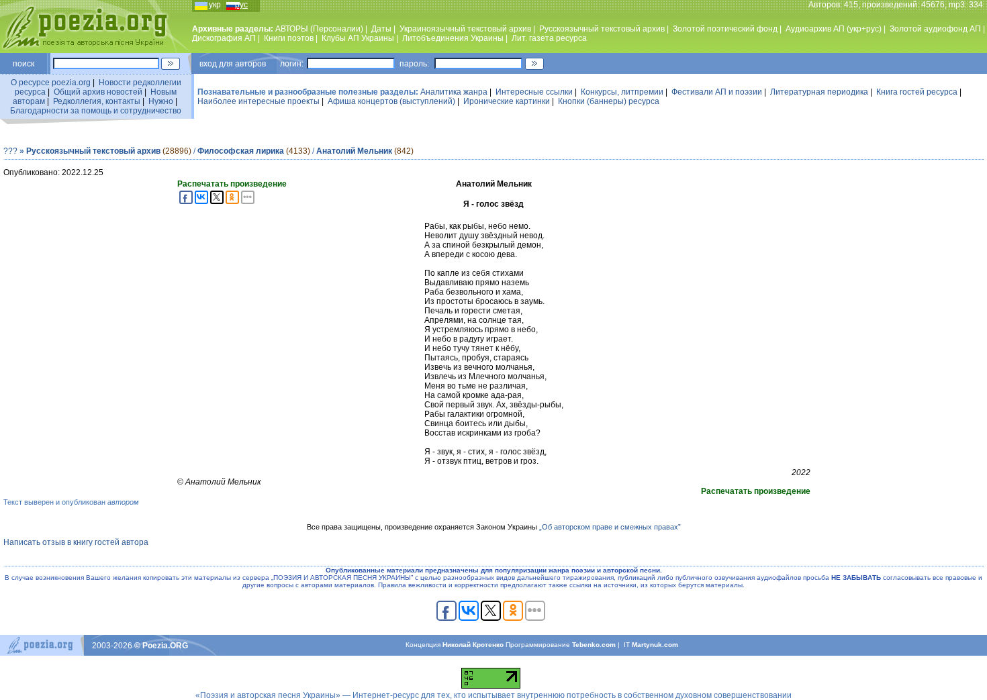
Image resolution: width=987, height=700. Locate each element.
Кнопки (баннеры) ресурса (608, 101)
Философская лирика (240, 151)
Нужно (160, 101)
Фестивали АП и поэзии (716, 92)
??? (10, 151)
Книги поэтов (289, 38)
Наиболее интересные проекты (258, 101)
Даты (381, 29)
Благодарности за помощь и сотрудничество (95, 110)
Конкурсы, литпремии (622, 92)
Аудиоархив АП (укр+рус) (834, 29)
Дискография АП (224, 38)
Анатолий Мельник (354, 151)
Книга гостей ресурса (916, 92)
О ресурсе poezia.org (51, 82)
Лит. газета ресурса (549, 38)
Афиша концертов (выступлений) (391, 101)
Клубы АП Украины (358, 38)
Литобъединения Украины (453, 38)
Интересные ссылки (534, 92)
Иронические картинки (506, 101)
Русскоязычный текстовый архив (602, 29)
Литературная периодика (819, 92)
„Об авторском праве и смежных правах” (610, 527)
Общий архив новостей (98, 92)
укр (215, 4)
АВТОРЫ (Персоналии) (319, 29)
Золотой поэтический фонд (725, 29)
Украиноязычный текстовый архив (465, 29)
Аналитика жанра (453, 92)
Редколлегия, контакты (96, 101)
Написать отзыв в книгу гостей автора (75, 542)
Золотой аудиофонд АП (935, 29)
